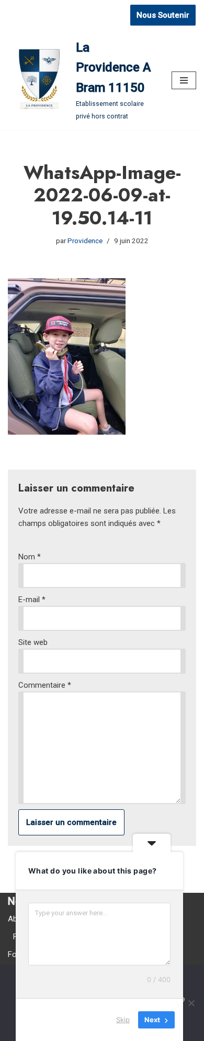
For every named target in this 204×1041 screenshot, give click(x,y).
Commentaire (44, 685)
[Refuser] (191, 1003)
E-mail (32, 599)
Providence (85, 240)
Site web (33, 642)
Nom (29, 556)
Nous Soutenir (163, 15)
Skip (123, 1019)
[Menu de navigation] (184, 80)
